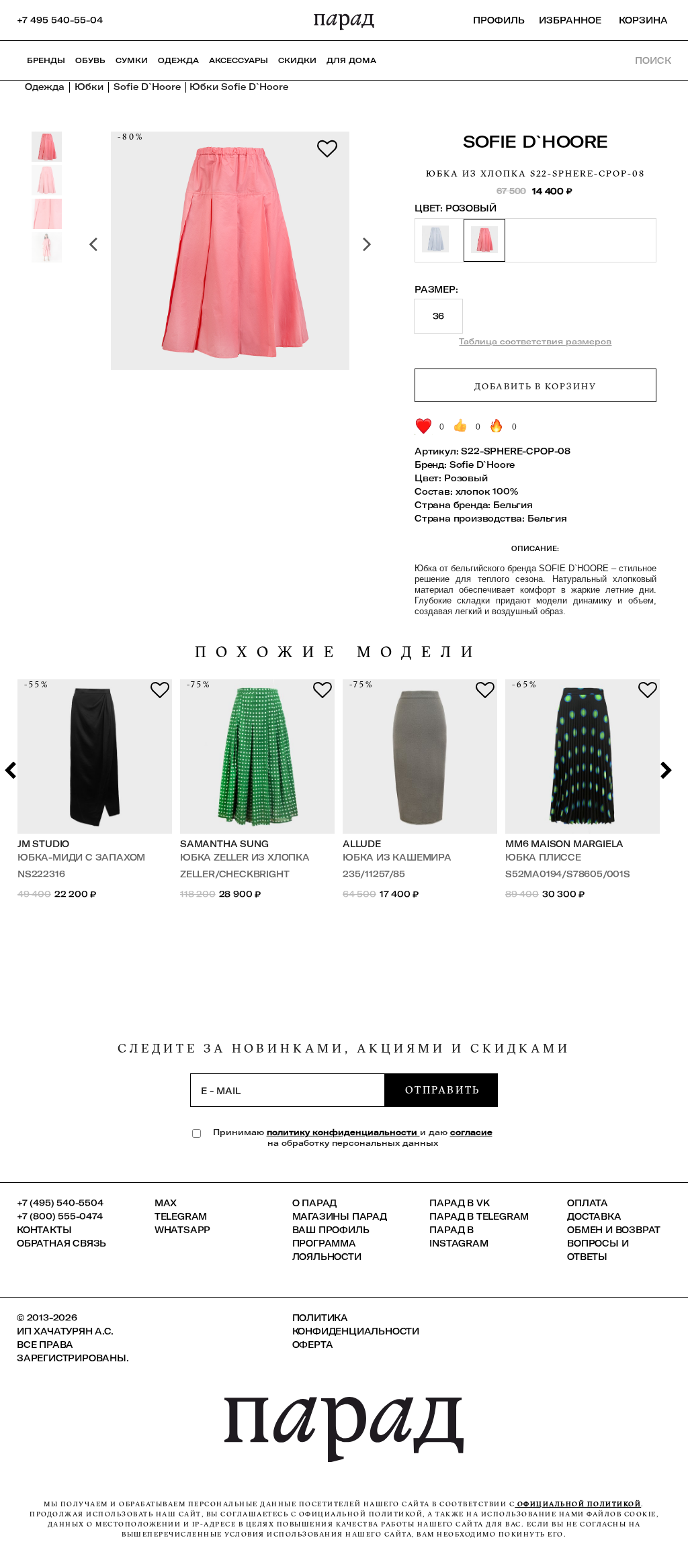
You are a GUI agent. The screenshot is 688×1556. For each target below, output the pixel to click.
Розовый (466, 478)
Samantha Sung (224, 843)
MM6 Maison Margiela (564, 843)
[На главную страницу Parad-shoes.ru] (344, 20)
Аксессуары (238, 60)
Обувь (90, 60)
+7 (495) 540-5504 (60, 1203)
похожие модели (338, 652)
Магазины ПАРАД (339, 1216)
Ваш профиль (331, 1229)
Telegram (181, 1216)
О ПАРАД (314, 1203)
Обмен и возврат (613, 1229)
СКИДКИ (297, 60)
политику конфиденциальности (343, 1132)
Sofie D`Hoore (535, 141)
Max (166, 1203)
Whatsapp (182, 1229)
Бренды (46, 60)
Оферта (312, 1344)
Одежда (178, 60)
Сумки (132, 60)
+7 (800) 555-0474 (60, 1216)
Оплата (587, 1203)
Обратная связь (61, 1243)
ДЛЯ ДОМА (351, 60)
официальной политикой (578, 1504)
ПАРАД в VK (459, 1203)
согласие (471, 1132)
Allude (362, 843)
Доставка (594, 1216)
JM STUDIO (43, 843)
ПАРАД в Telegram (479, 1216)
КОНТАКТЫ (44, 1229)
